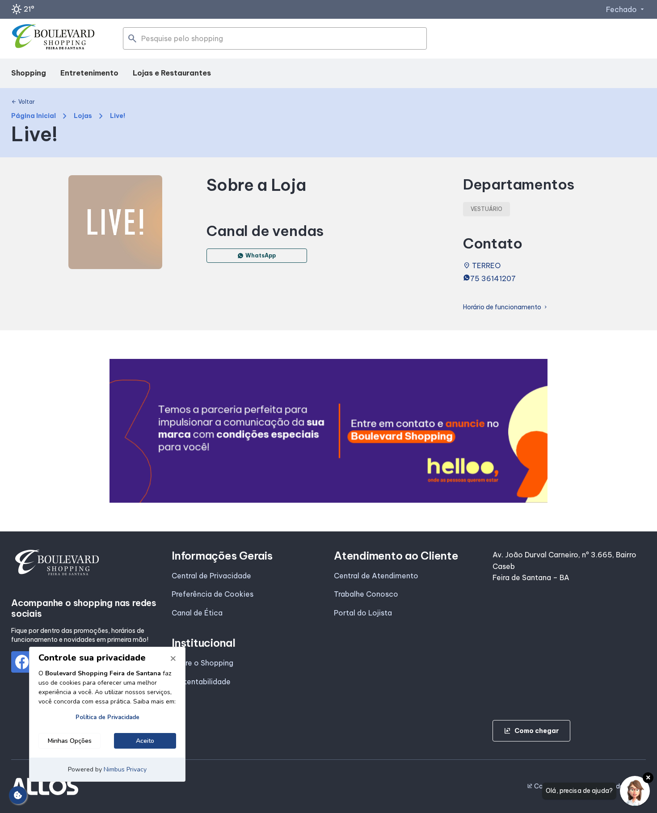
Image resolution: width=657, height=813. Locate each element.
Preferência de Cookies (212, 594)
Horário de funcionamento (505, 307)
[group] (329, 431)
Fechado (626, 9)
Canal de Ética (197, 612)
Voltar (23, 102)
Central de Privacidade (211, 575)
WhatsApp (260, 255)
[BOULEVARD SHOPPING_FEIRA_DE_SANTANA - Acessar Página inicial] (53, 39)
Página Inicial (33, 116)
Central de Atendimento (376, 575)
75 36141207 (493, 278)
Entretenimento (89, 72)
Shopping (28, 72)
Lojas (83, 116)
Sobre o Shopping (202, 662)
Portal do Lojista (363, 612)
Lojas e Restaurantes (172, 72)
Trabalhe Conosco (366, 594)
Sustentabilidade (201, 681)
